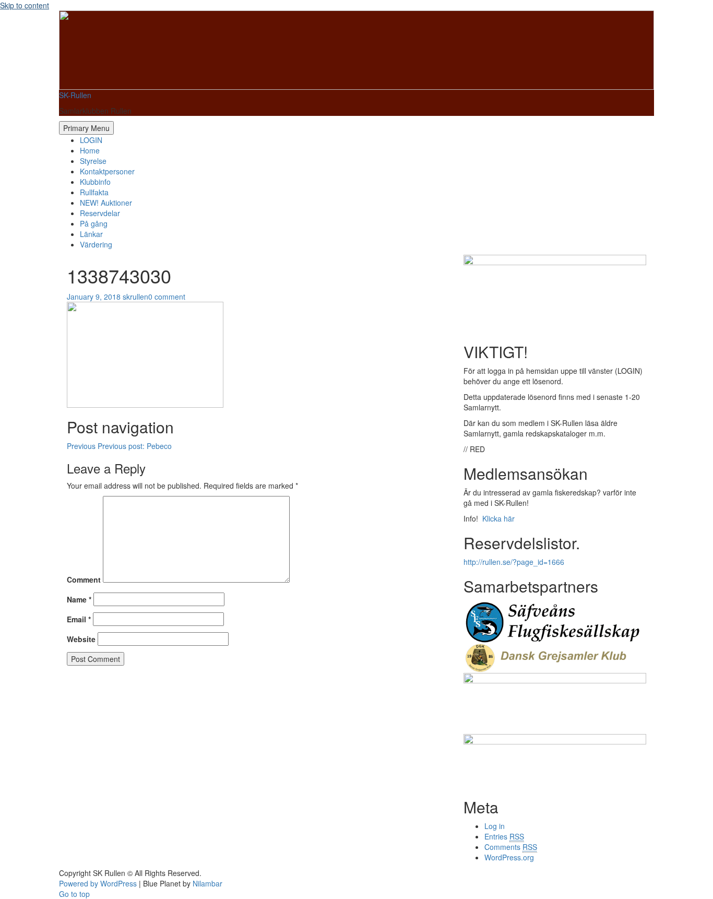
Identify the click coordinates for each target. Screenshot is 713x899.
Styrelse (93, 161)
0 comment (166, 296)
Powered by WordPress (98, 883)
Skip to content (24, 5)
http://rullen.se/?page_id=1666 (514, 562)
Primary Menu (86, 128)
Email (79, 619)
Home (90, 150)
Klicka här (497, 518)
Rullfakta (94, 192)
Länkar (91, 234)
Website (81, 639)
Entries (504, 836)
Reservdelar (100, 213)
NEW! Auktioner (106, 202)
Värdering (96, 244)
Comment (84, 579)
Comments (510, 847)
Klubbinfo (95, 181)
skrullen (135, 296)
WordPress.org (509, 857)
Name (79, 599)
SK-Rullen (75, 95)
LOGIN (91, 140)
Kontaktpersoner (107, 171)
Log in (494, 826)
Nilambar (207, 883)
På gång (94, 223)
